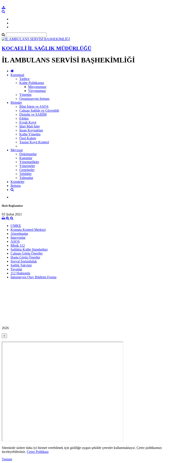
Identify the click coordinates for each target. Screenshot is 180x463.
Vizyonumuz (37, 91)
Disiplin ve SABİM (33, 114)
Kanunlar (25, 158)
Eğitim (24, 118)
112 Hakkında (20, 273)
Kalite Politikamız (31, 83)
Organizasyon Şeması (34, 98)
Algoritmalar (19, 233)
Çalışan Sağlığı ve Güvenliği (39, 110)
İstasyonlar (18, 237)
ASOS (15, 241)
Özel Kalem (27, 138)
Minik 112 (18, 245)
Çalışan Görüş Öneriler (27, 253)
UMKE (16, 226)
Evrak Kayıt (27, 122)
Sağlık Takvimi (21, 265)
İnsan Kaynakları (31, 130)
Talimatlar (26, 178)
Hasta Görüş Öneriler (25, 257)
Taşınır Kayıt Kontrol (34, 142)
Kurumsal (17, 75)
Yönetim (25, 95)
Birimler (16, 102)
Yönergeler (27, 166)
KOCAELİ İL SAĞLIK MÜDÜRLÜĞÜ (46, 48)
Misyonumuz (37, 87)
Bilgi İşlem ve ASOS (34, 106)
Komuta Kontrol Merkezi (28, 230)
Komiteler (17, 182)
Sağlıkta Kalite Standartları (29, 249)
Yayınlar (16, 269)
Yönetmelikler (29, 162)
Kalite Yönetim (29, 134)
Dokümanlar (28, 154)
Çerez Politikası (38, 452)
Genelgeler (26, 170)
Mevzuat (17, 150)
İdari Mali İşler (29, 126)
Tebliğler (25, 174)
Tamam (7, 459)
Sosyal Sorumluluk (24, 261)
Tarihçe (24, 79)
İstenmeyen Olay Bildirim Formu (33, 277)
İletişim (16, 186)
